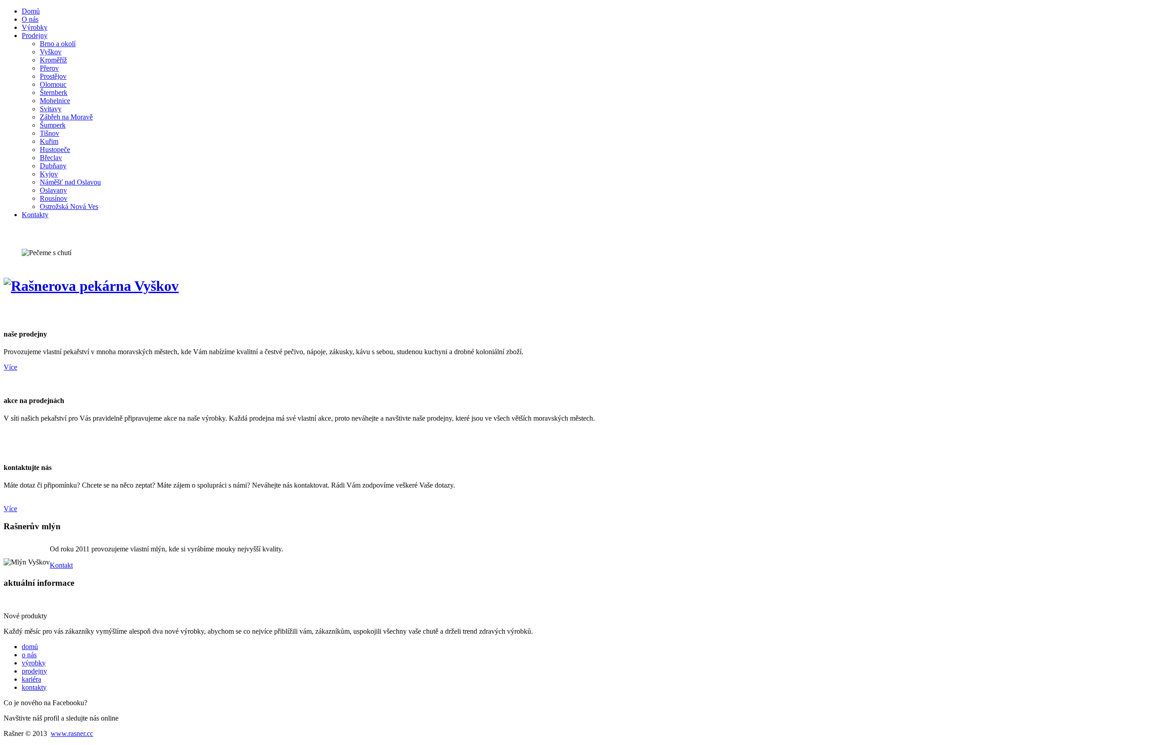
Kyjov (49, 174)
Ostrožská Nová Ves (69, 206)
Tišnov (49, 133)
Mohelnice (55, 100)
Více (10, 367)
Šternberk (53, 92)
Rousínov (53, 198)
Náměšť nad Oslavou (70, 182)
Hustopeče (55, 149)
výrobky (34, 663)
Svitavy (51, 109)
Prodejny (34, 35)
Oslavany (53, 190)
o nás (29, 655)
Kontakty (35, 214)
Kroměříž (53, 60)
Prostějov (53, 76)
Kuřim (49, 141)
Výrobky (34, 27)
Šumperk (53, 125)
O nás (30, 19)
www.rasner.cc (72, 733)
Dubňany (53, 166)
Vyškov (51, 52)
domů (30, 646)
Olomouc (53, 84)
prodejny (34, 671)
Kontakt (61, 565)
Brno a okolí (58, 43)
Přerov (49, 68)
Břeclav (51, 157)
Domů (31, 11)
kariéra (31, 679)
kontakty (34, 687)
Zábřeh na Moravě (66, 117)
